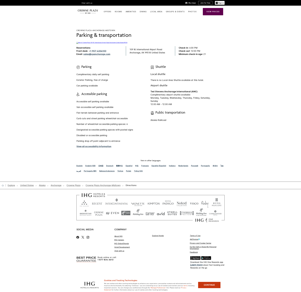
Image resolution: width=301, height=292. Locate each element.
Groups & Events (175, 12)
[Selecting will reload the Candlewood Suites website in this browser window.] (215, 213)
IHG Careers (119, 240)
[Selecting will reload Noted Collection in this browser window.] (182, 203)
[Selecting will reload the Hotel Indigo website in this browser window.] (168, 203)
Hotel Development (122, 247)
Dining (143, 12)
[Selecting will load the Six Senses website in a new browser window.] (84, 203)
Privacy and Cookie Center (200, 243)
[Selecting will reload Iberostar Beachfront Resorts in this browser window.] (85, 213)
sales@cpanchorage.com (96, 54)
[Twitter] (83, 237)
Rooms (118, 12)
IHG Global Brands (121, 244)
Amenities (131, 12)
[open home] (4, 185)
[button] (220, 3)
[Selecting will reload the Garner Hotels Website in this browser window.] (150, 213)
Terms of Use (195, 236)
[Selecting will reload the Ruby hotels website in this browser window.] (204, 203)
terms (186, 285)
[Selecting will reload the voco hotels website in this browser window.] (194, 203)
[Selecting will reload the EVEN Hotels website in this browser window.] (112, 213)
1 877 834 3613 (105, 260)
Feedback (194, 252)
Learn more (196, 265)
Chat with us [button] (87, 3)
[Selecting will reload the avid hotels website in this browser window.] (161, 213)
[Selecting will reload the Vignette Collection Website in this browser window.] (138, 203)
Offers (107, 12)
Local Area (156, 12)
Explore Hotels (158, 236)
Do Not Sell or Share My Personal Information (203, 248)
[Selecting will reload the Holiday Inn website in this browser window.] (138, 213)
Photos (192, 12)
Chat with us (119, 251)
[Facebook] (78, 237)
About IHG (118, 236)
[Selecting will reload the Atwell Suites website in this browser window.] (172, 213)
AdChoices (194, 239)
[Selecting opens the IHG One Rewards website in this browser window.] (207, 220)
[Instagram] (88, 237)
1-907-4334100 (98, 51)
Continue (209, 285)
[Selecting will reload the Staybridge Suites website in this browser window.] (187, 213)
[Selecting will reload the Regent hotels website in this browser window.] (97, 203)
